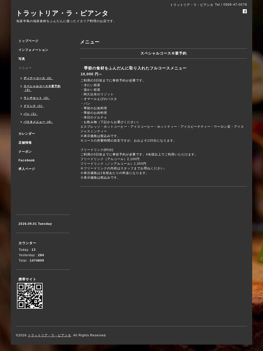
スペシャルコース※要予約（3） (42, 88)
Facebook (26, 160)
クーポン (25, 151)
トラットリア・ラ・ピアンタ (62, 13)
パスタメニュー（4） (38, 121)
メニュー (25, 68)
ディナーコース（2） (38, 78)
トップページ (28, 41)
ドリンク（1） (34, 105)
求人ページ (26, 169)
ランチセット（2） (37, 97)
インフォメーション (33, 50)
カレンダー (26, 133)
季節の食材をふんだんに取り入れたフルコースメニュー (135, 68)
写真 (21, 59)
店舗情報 (25, 142)
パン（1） (31, 113)
